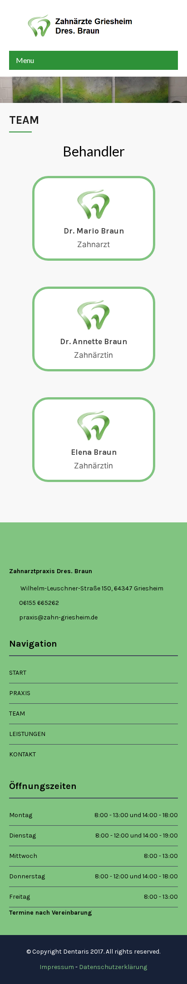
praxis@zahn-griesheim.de (58, 617)
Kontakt (22, 754)
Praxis (19, 693)
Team (17, 713)
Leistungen (27, 734)
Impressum (56, 967)
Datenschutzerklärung (113, 967)
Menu (25, 60)
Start (17, 673)
